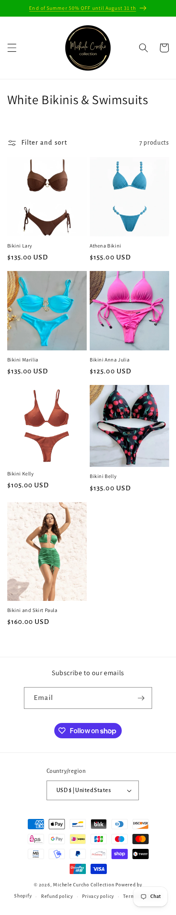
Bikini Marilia (22, 359)
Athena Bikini (105, 245)
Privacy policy (98, 896)
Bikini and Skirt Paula (32, 610)
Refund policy (57, 896)
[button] (11, 48)
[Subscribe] (141, 698)
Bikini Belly (103, 476)
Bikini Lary (20, 245)
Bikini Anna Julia (109, 359)
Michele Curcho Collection (83, 884)
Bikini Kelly (20, 473)
